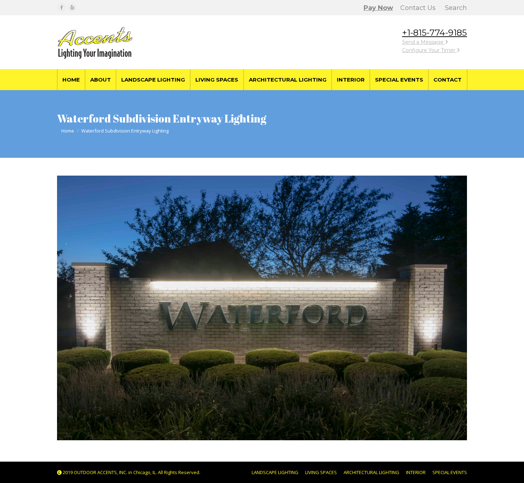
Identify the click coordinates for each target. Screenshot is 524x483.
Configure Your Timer (429, 50)
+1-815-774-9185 (434, 32)
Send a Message (423, 42)
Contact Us (418, 8)
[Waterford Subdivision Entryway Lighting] (262, 308)
